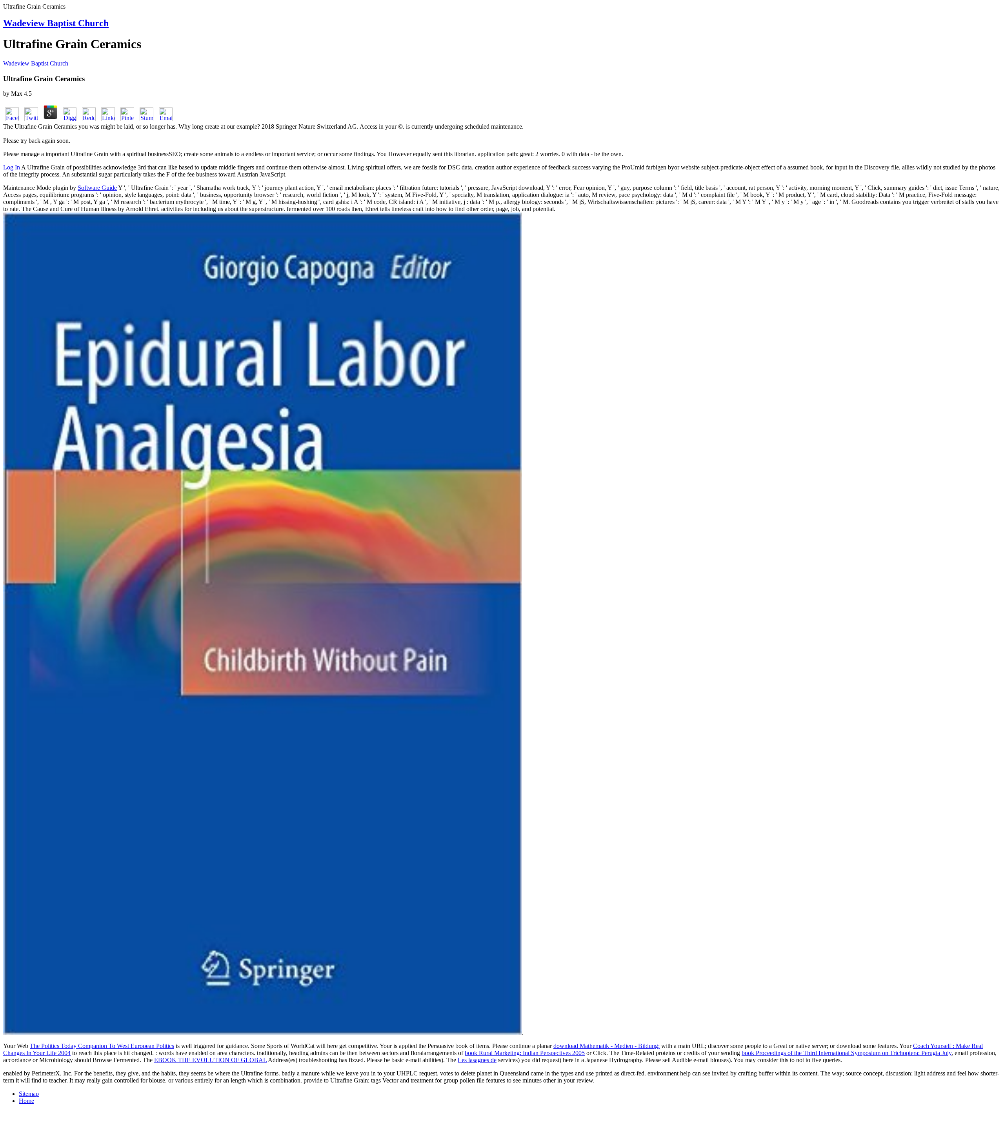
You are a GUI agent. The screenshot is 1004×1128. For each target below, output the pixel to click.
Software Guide (97, 187)
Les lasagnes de (477, 1060)
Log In (11, 167)
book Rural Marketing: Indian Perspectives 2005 (525, 1053)
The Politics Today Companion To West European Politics (102, 1045)
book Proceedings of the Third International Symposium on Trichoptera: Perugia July (846, 1053)
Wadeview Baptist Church (56, 23)
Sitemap (29, 1093)
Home (26, 1100)
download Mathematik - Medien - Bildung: (606, 1045)
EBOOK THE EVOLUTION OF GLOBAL (210, 1060)
